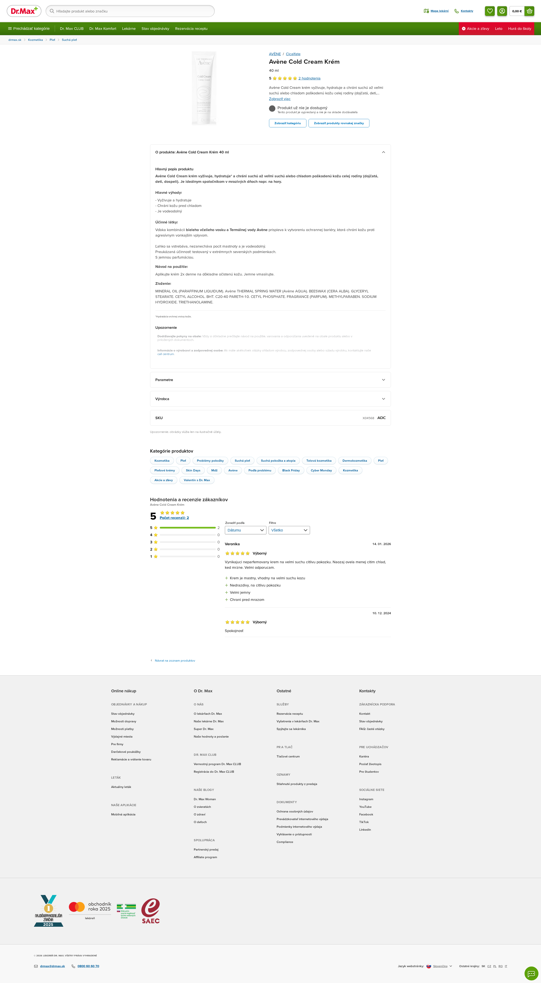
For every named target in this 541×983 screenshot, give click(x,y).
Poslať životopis (370, 764)
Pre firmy (117, 744)
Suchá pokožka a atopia (278, 460)
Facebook (366, 814)
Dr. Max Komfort (102, 28)
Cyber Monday (321, 470)
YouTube (365, 806)
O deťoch (200, 822)
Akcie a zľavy (163, 480)
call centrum (165, 354)
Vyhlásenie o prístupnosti (294, 834)
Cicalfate (293, 54)
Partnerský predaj (206, 849)
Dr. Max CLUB (71, 28)
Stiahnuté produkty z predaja (297, 784)
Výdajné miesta (122, 736)
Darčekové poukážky (126, 751)
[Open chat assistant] (531, 973)
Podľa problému (260, 470)
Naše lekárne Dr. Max (209, 721)
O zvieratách (202, 806)
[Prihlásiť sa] (502, 11)
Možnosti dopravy (123, 721)
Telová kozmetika (319, 460)
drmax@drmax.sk (52, 966)
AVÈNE (275, 54)
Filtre (272, 523)
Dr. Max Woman (205, 799)
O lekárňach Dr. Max (208, 713)
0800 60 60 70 (88, 966)
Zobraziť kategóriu (288, 123)
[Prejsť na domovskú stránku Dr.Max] (24, 11)
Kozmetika (161, 460)
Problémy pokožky (210, 460)
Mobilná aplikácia (123, 814)
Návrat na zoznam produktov (175, 660)
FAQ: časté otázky (371, 729)
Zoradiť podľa (235, 523)
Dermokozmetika (355, 460)
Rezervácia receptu (191, 28)
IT (506, 966)
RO (501, 966)
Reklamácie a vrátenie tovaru (131, 759)
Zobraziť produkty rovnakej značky (339, 123)
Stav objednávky (155, 28)
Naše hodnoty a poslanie (211, 736)
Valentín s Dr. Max (197, 480)
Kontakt (364, 713)
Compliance (285, 842)
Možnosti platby (122, 729)
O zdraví (199, 814)
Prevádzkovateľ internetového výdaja (302, 819)
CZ (489, 966)
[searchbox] (130, 11)
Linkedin (365, 829)
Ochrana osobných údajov (295, 811)
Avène (233, 470)
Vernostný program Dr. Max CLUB (217, 764)
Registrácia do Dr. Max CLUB (214, 771)
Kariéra (364, 756)
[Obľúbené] (490, 11)
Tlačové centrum (288, 756)
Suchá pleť (242, 460)
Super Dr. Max (203, 729)
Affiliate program (205, 857)
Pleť (183, 460)
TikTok (364, 822)
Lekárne (129, 28)
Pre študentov (369, 771)
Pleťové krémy (164, 470)
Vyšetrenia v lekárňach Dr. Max (298, 721)
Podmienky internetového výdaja (299, 826)
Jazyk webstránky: (411, 966)
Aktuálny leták (121, 787)
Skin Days (193, 470)
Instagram (366, 799)
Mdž (214, 470)
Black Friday (291, 470)
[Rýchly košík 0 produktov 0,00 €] (529, 11)
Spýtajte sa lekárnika (291, 729)
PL (494, 966)
